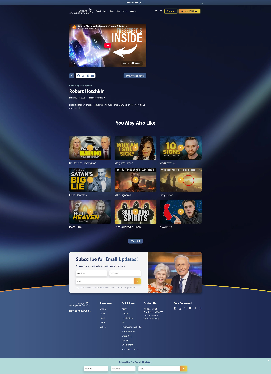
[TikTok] (195, 308)
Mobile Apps (127, 318)
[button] (201, 2)
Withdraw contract (130, 349)
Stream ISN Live (189, 11)
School (124, 11)
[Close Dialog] (268, 360)
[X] (83, 75)
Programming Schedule (132, 327)
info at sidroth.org (151, 318)
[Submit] (137, 281)
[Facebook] (78, 75)
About (132, 11)
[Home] (81, 11)
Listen (105, 11)
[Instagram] (180, 308)
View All (135, 241)
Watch (98, 11)
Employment (127, 344)
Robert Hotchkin (96, 97)
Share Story (127, 336)
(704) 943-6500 (151, 315)
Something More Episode (80, 85)
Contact (125, 340)
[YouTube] (190, 308)
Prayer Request (135, 75)
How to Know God (79, 310)
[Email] (92, 75)
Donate (171, 11)
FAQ (123, 322)
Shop (118, 11)
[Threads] (200, 308)
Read (112, 11)
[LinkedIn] (88, 75)
